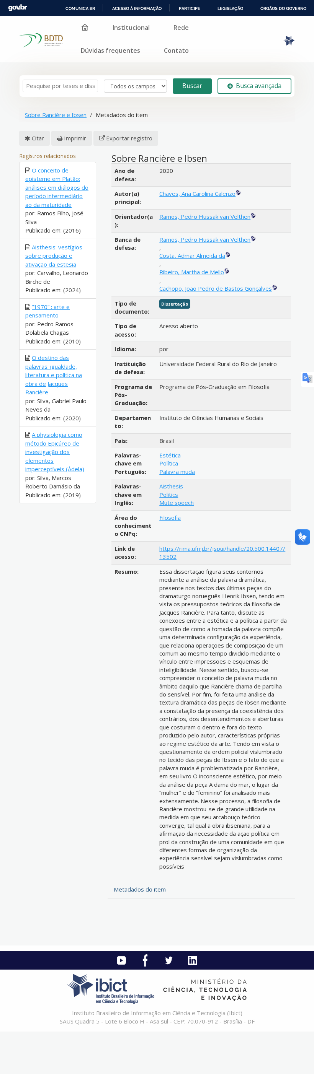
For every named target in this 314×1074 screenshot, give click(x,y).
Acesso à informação (137, 8)
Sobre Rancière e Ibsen (56, 115)
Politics (168, 494)
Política (168, 463)
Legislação (230, 8)
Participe (189, 8)
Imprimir (75, 138)
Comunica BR (80, 8)
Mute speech (176, 502)
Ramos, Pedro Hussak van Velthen (204, 216)
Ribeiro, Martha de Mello (191, 272)
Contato (176, 50)
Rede (181, 27)
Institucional (131, 27)
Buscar (192, 85)
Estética (170, 455)
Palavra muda (177, 471)
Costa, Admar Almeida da (192, 255)
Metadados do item (140, 889)
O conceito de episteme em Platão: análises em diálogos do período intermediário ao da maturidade (56, 187)
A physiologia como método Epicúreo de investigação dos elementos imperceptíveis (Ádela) (54, 452)
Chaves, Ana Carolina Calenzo (197, 193)
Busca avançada (258, 85)
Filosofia (170, 517)
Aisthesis (171, 486)
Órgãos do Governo (283, 8)
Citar (38, 138)
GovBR (17, 7)
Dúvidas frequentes (110, 50)
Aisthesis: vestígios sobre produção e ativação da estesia (53, 255)
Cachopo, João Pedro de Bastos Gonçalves (215, 288)
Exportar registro (129, 138)
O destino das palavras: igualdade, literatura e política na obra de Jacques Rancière (53, 375)
